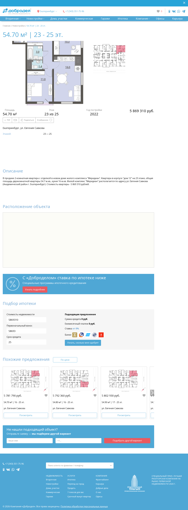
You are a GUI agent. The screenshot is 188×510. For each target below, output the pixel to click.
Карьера (177, 18)
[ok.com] (169, 11)
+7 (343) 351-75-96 (74, 11)
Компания (142, 18)
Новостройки (34, 18)
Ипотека (123, 18)
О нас (98, 492)
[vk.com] (174, 11)
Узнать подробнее (35, 289)
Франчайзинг (102, 479)
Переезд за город (75, 484)
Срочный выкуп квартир (79, 496)
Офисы (160, 18)
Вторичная (12, 18)
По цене (65, 359)
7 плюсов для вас (75, 492)
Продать (71, 488)
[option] (48, 73)
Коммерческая (84, 18)
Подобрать (127, 440)
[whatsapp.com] (178, 11)
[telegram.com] (183, 11)
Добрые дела (102, 488)
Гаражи (105, 18)
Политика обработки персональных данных (84, 506)
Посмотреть (25, 415)
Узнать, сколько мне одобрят (83, 342)
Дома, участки (58, 18)
